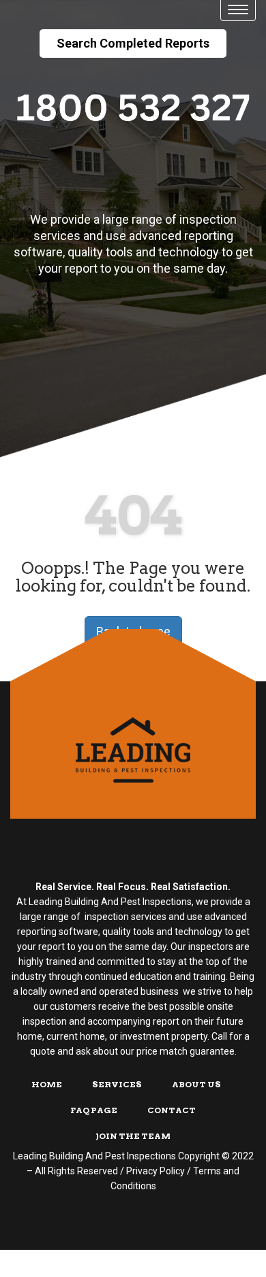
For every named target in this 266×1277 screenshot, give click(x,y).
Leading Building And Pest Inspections (94, 1156)
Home (46, 1084)
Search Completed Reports (133, 43)
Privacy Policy (155, 1170)
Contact (171, 1110)
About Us (196, 1084)
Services (117, 1084)
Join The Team (133, 1136)
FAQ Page (93, 1110)
